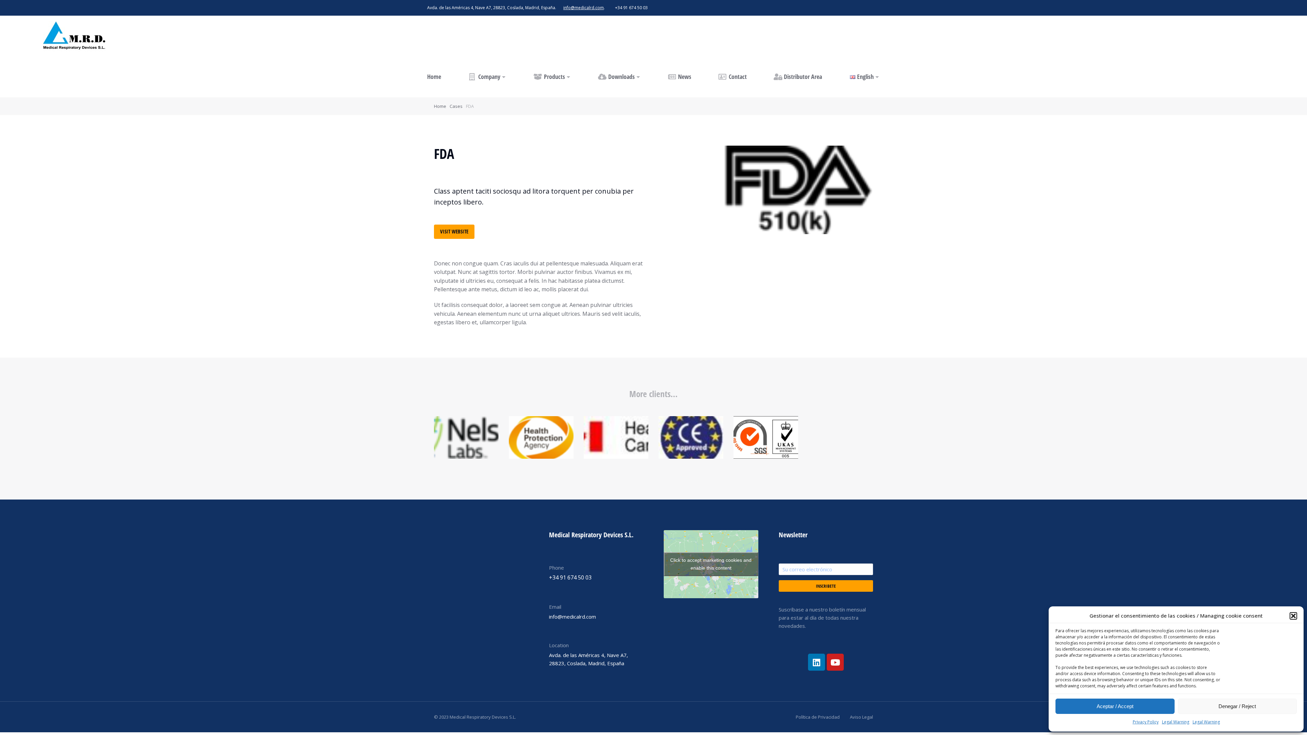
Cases (456, 106)
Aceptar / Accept (1115, 706)
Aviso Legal (861, 717)
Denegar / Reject (1237, 706)
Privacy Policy (1146, 722)
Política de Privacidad (818, 717)
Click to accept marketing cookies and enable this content (711, 564)
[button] (1293, 615)
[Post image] (466, 437)
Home (440, 106)
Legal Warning (1175, 722)
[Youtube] (835, 662)
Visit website (454, 231)
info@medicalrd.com (583, 8)
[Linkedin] (816, 662)
